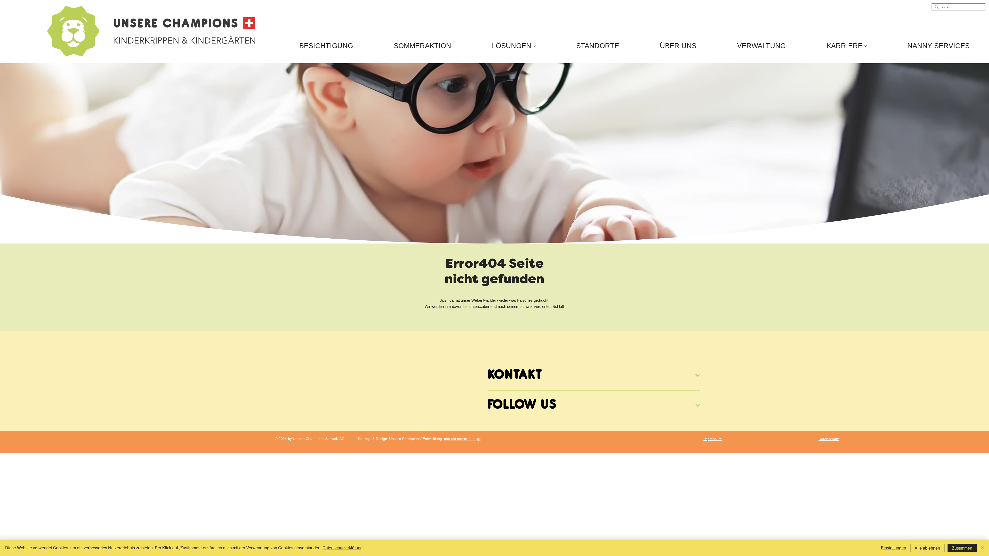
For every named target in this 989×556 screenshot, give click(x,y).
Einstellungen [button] (893, 548)
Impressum (712, 439)
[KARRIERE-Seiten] (865, 46)
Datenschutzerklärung (342, 548)
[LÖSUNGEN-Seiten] (534, 46)
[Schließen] (983, 548)
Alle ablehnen (927, 548)
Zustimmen (962, 548)
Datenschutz (829, 439)
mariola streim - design (462, 439)
